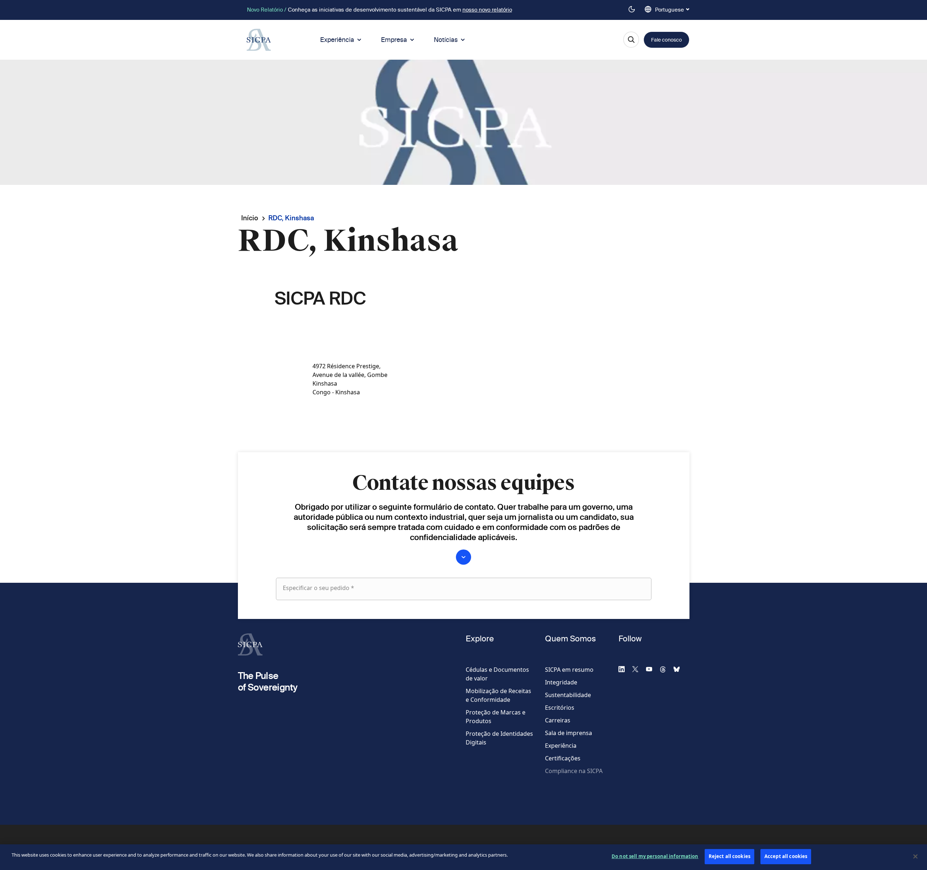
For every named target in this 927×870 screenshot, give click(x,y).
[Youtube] (652, 668)
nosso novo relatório (487, 9)
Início (249, 218)
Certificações (562, 758)
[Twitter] (638, 668)
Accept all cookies (785, 856)
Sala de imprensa (568, 733)
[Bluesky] (680, 668)
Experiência (337, 39)
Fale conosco (666, 40)
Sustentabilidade (568, 695)
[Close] (915, 856)
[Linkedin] (624, 668)
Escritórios (559, 708)
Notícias (446, 39)
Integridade (561, 682)
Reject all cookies (729, 856)
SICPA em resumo (569, 670)
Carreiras (557, 720)
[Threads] (666, 668)
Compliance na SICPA (574, 771)
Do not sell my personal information (655, 856)
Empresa (394, 39)
